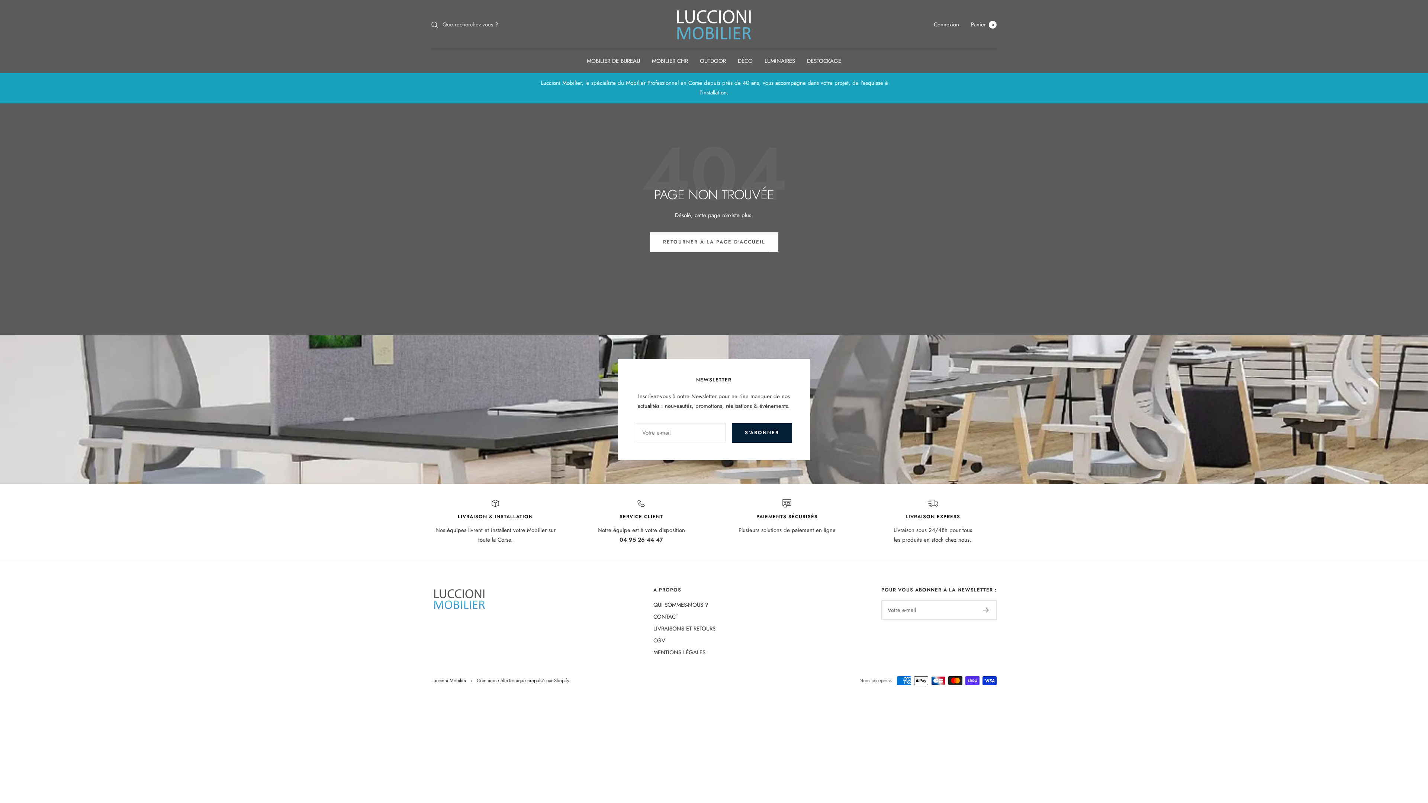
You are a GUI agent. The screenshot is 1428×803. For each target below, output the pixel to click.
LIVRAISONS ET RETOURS (684, 629)
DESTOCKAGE (824, 61)
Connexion (946, 24)
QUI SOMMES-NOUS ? (680, 605)
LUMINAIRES (780, 61)
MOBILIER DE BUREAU (613, 61)
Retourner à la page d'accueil (714, 241)
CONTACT (665, 617)
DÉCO (745, 61)
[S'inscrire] (986, 610)
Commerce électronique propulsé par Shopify (523, 680)
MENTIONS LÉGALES (679, 652)
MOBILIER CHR (670, 61)
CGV (659, 640)
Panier (982, 24)
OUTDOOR (713, 61)
